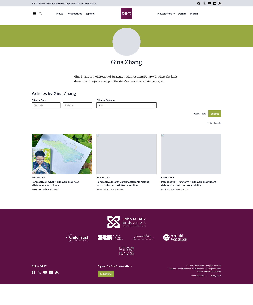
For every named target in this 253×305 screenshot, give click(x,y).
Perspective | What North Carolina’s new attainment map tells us (55, 183)
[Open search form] (40, 13)
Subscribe (106, 273)
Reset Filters (199, 113)
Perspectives (74, 13)
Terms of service (198, 276)
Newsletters (164, 13)
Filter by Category (106, 100)
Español (90, 13)
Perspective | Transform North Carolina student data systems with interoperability (188, 183)
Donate (182, 13)
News (59, 13)
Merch (194, 13)
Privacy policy (215, 276)
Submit (215, 113)
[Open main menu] (34, 13)
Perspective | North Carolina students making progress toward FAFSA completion (122, 183)
